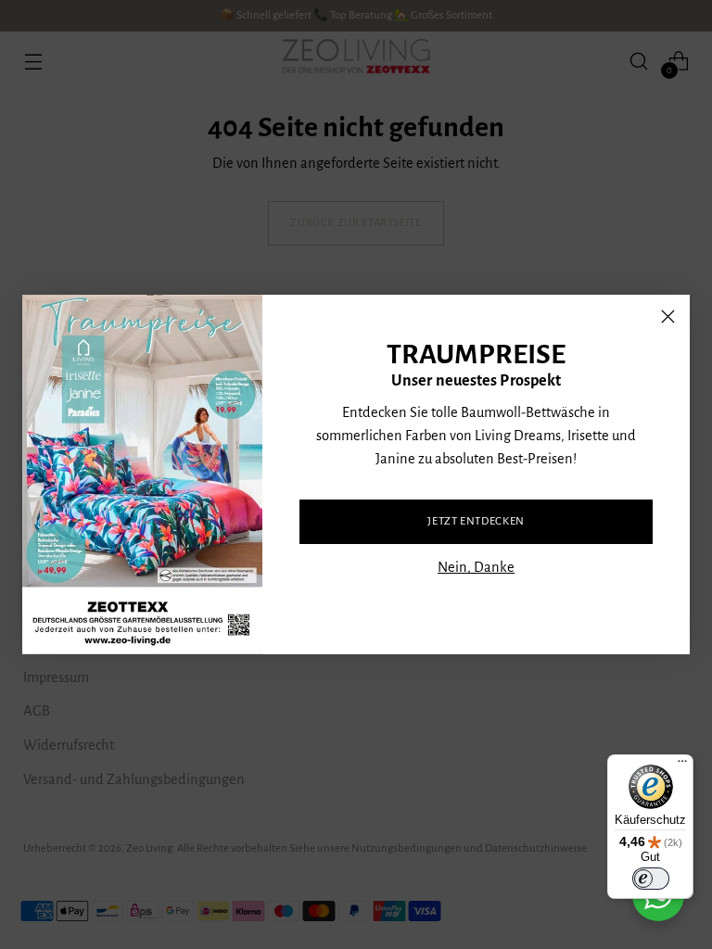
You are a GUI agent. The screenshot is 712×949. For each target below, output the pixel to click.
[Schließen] (668, 316)
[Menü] (682, 765)
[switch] (650, 878)
